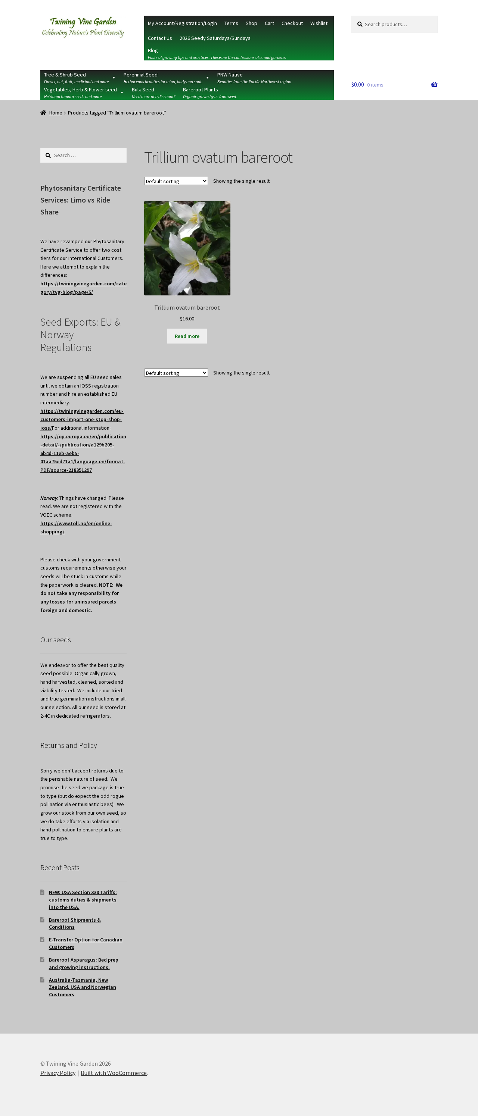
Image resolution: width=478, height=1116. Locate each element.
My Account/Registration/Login (182, 23)
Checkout (292, 23)
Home (55, 112)
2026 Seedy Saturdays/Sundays (215, 38)
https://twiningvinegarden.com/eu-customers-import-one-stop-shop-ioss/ (82, 419)
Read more (187, 336)
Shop (251, 23)
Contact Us (160, 38)
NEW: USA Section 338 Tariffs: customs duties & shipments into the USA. (83, 899)
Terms (231, 23)
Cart (269, 23)
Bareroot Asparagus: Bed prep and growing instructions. (83, 963)
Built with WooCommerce (114, 1072)
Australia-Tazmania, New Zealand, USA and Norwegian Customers (82, 987)
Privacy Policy (57, 1072)
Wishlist (319, 23)
